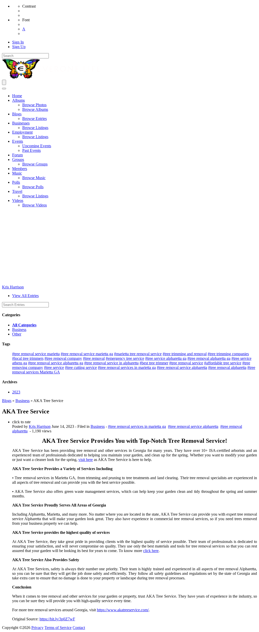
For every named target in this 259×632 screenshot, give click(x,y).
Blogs (6, 400)
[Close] (4, 88)
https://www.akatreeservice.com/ (123, 610)
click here (151, 551)
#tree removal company (63, 358)
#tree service (54, 367)
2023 (16, 392)
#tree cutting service (81, 367)
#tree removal (94, 358)
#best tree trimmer (154, 363)
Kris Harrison (13, 287)
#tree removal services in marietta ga (127, 367)
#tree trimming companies (228, 354)
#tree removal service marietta (36, 354)
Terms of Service (58, 627)
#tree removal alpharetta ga (208, 358)
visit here (85, 459)
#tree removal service (186, 363)
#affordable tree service (222, 363)
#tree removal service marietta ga (87, 354)
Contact (79, 627)
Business (19, 329)
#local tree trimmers (28, 358)
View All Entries (25, 295)
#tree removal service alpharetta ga (55, 363)
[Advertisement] (129, 247)
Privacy (37, 627)
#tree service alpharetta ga (165, 358)
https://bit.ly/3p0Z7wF (57, 619)
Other (16, 334)
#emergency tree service (125, 358)
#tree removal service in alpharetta (111, 363)
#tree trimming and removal (185, 354)
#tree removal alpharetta (227, 367)
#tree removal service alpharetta (182, 367)
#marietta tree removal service (138, 354)
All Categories (24, 325)
